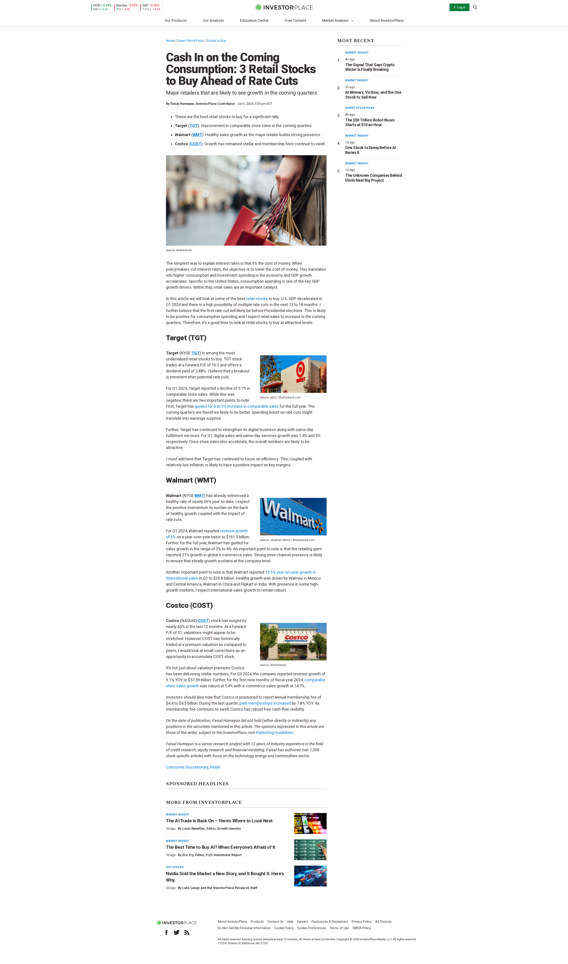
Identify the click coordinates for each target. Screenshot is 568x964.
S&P (145, 5)
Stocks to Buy (216, 40)
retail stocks (257, 298)
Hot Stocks (174, 867)
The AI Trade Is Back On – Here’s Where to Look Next (219, 820)
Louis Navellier (193, 828)
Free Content (295, 20)
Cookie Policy (284, 928)
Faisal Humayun (182, 103)
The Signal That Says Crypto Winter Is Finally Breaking (370, 67)
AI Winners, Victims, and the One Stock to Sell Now (373, 94)
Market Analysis (335, 20)
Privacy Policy (362, 922)
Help (290, 922)
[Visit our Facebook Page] (166, 932)
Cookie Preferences (311, 928)
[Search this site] (475, 6)
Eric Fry (187, 855)
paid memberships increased (265, 703)
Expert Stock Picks (190, 40)
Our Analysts (213, 20)
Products (257, 922)
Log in (461, 7)
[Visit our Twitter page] (176, 932)
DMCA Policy (362, 928)
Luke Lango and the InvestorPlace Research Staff (219, 888)
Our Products (176, 20)
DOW (96, 5)
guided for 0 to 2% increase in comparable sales (237, 406)
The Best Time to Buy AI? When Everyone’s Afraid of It (220, 847)
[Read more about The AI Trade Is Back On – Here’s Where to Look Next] (310, 823)
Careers (302, 922)
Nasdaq (121, 5)
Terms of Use (339, 928)
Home (170, 40)
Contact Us (275, 922)
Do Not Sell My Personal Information (244, 928)
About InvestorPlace (387, 20)
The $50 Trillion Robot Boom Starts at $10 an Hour (370, 122)
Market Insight (177, 814)
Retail (215, 767)
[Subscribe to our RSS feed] (186, 932)
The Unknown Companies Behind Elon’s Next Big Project (373, 178)
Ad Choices (383, 922)
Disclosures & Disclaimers (330, 922)
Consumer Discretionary (187, 767)
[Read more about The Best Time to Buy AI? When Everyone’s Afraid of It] (310, 849)
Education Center (254, 20)
